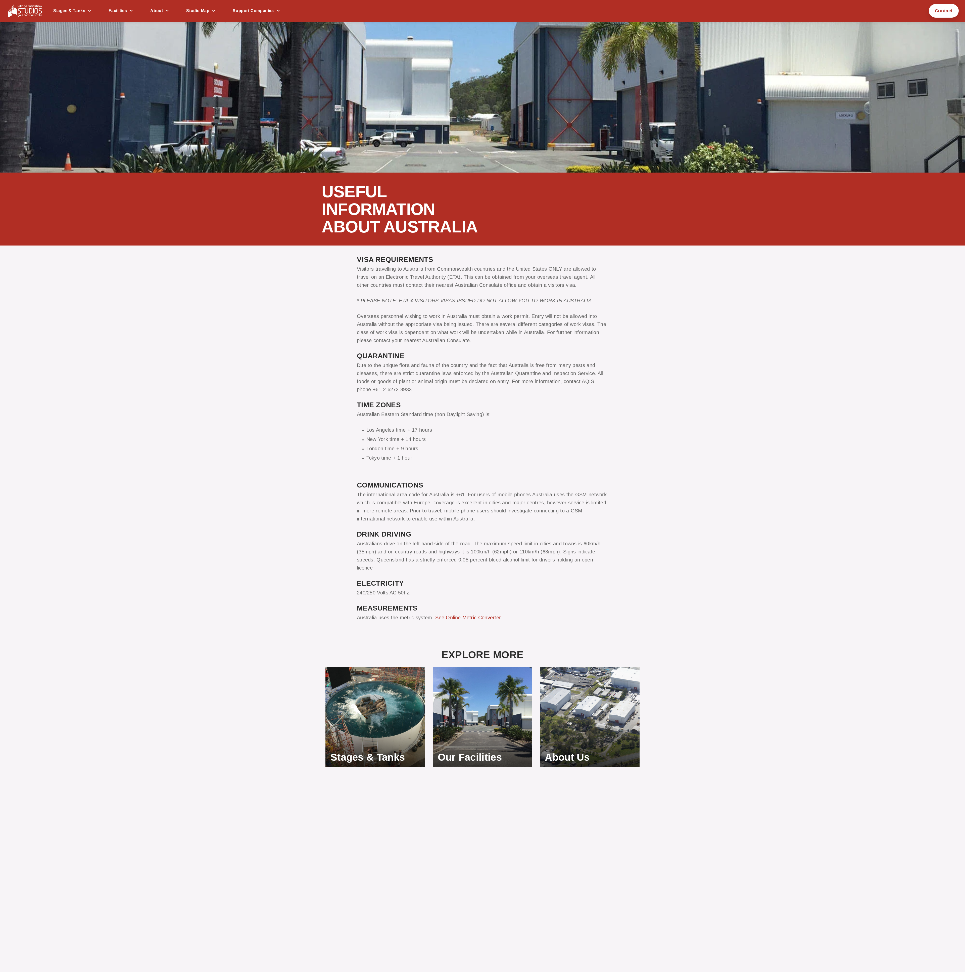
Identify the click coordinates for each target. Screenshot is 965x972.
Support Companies (253, 11)
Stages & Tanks (69, 11)
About (156, 11)
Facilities (118, 11)
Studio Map (197, 11)
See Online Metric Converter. (468, 617)
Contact (944, 10)
